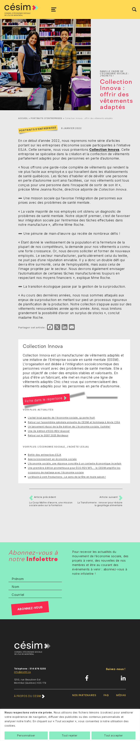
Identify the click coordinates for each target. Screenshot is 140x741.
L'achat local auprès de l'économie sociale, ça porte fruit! (61, 417)
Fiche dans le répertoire (44, 399)
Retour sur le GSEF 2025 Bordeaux (48, 435)
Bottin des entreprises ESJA (44, 454)
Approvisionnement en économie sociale (52, 459)
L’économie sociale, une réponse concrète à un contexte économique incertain (74, 463)
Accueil (23, 118)
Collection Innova (104, 149)
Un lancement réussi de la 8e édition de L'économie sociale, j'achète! (69, 426)
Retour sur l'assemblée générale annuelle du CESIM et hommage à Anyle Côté (74, 422)
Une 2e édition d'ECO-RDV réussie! (49, 431)
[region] (70, 725)
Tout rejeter (69, 735)
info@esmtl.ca (22, 672)
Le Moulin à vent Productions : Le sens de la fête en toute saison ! (67, 476)
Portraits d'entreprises (46, 118)
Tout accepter (113, 735)
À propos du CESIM (28, 696)
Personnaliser (26, 735)
